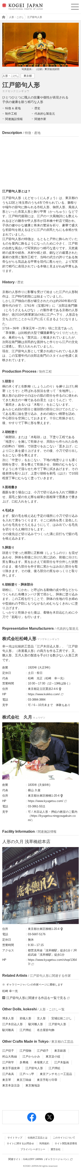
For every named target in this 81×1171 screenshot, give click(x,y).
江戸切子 (8, 1050)
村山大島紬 (9, 1056)
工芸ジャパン (2, 17)
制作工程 (11, 113)
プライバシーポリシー (32, 1149)
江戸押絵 (25, 1030)
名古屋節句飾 (45, 1030)
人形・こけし (16, 17)
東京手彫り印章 (47, 1079)
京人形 (41, 1018)
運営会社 (56, 1149)
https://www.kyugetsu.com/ (46, 801)
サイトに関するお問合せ (20, 1143)
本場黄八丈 (41, 1062)
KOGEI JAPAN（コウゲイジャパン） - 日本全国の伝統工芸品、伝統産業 (22, 10)
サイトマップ (14, 1137)
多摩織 (24, 1062)
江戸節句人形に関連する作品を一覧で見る (36, 998)
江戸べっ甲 (27, 1074)
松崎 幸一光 (10, 991)
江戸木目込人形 (12, 1024)
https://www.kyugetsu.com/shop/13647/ (52, 962)
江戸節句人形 (57, 1024)
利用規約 (44, 1143)
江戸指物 (25, 1050)
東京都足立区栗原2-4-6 (43, 688)
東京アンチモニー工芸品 (56, 1074)
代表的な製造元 (44, 113)
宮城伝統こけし (61, 1018)
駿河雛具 (8, 1030)
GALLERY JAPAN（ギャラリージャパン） (46, 1159)
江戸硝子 (43, 1050)
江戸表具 (8, 1074)
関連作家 (40, 119)
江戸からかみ (31, 1056)
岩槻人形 (25, 1018)
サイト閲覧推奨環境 (66, 1143)
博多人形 (8, 1018)
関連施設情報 (14, 119)
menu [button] (75, 6)
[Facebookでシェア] (31, 1117)
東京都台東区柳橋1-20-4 (43, 795)
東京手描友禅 (11, 1068)
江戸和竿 (8, 1062)
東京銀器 (60, 1050)
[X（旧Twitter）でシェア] (49, 1117)
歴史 (37, 108)
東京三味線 (24, 1079)
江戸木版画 (61, 1062)
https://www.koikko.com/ (44, 694)
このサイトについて (64, 1137)
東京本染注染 (11, 1085)
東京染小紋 (53, 1056)
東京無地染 (32, 1085)
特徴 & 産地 (13, 108)
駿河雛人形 (35, 1024)
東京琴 (6, 1079)
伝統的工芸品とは (37, 1137)
